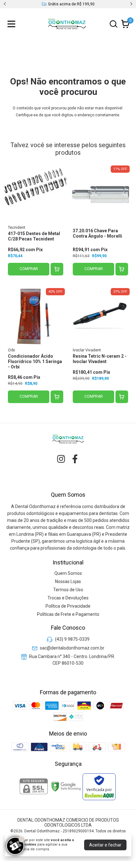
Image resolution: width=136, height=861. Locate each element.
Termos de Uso (68, 589)
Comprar (29, 269)
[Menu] (13, 24)
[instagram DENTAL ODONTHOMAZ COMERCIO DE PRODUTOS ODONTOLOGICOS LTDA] (61, 459)
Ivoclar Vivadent (87, 350)
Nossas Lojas (68, 581)
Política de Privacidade (68, 606)
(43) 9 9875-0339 (72, 639)
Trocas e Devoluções (68, 597)
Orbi (11, 350)
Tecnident (16, 227)
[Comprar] (57, 269)
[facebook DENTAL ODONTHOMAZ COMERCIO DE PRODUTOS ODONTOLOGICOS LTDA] (75, 459)
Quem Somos (68, 573)
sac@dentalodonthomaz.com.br (72, 647)
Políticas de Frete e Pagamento (68, 614)
